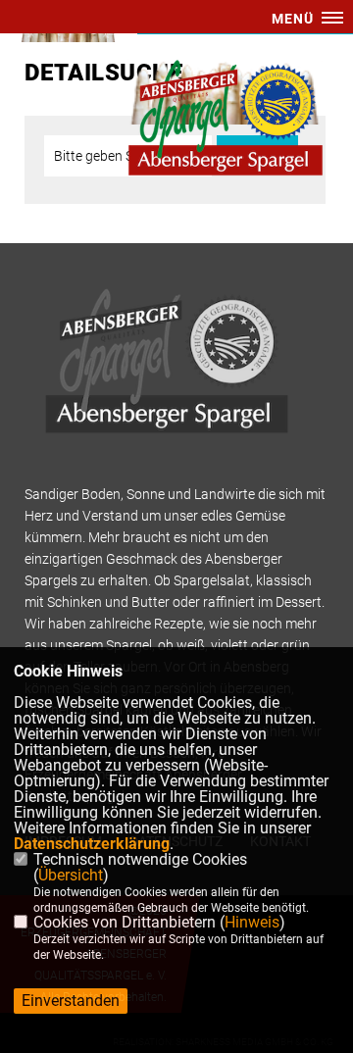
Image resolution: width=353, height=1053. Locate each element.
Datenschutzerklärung (92, 843)
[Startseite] (225, 117)
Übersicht (70, 875)
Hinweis (252, 922)
